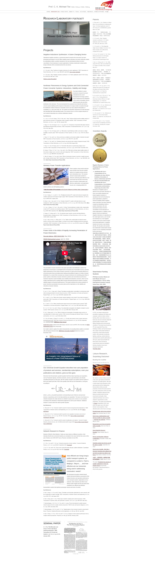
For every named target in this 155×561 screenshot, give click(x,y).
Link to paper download (75, 72)
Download (69, 445)
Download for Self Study (49, 417)
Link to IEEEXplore (48, 423)
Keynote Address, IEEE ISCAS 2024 (54, 236)
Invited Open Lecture (48, 324)
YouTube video (96, 348)
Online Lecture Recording (50, 79)
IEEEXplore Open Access (60, 322)
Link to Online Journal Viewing (77, 415)
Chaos (95, 403)
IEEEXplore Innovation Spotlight (66, 331)
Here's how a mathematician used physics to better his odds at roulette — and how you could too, (101, 417)
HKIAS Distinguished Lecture (52, 239)
